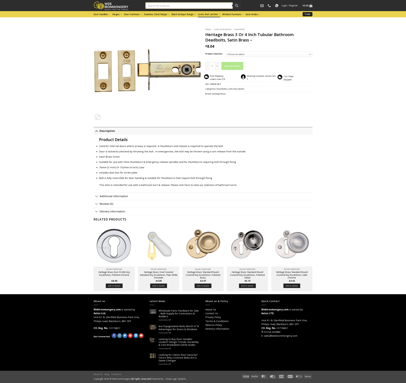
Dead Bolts (240, 29)
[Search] (237, 5)
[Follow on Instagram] (119, 335)
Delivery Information (112, 211)
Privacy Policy (213, 317)
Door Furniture (132, 14)
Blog (107, 374)
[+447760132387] (277, 5)
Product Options (213, 54)
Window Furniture (231, 14)
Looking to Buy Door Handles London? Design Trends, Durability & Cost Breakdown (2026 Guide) (179, 342)
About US (98, 374)
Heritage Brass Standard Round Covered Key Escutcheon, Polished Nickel (247, 275)
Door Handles (101, 14)
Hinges (116, 14)
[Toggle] (96, 131)
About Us (210, 309)
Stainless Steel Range (155, 14)
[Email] (262, 5)
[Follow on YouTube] (141, 335)
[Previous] (93, 259)
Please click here (180, 184)
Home (208, 29)
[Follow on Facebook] (114, 335)
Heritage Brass (219, 93)
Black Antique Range (182, 14)
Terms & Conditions (217, 321)
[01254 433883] (270, 5)
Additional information (114, 196)
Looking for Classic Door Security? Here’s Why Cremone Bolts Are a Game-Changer (178, 357)
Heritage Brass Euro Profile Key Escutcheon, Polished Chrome (114, 273)
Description (107, 131)
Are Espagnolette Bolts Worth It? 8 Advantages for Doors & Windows (179, 327)
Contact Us (211, 313)
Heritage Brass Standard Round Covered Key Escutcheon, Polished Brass (203, 275)
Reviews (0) (106, 204)
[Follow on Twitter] (124, 335)
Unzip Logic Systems (176, 378)
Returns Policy (213, 324)
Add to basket (232, 66)
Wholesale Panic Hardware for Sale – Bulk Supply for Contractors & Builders (179, 313)
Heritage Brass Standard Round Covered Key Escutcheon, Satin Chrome (292, 275)
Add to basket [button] (114, 286)
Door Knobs (252, 14)
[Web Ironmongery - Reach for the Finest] (113, 6)
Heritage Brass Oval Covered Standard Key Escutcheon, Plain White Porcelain (158, 275)
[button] (289, 5)
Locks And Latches (208, 14)
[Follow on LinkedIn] (135, 335)
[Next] (312, 259)
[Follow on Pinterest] (130, 335)
